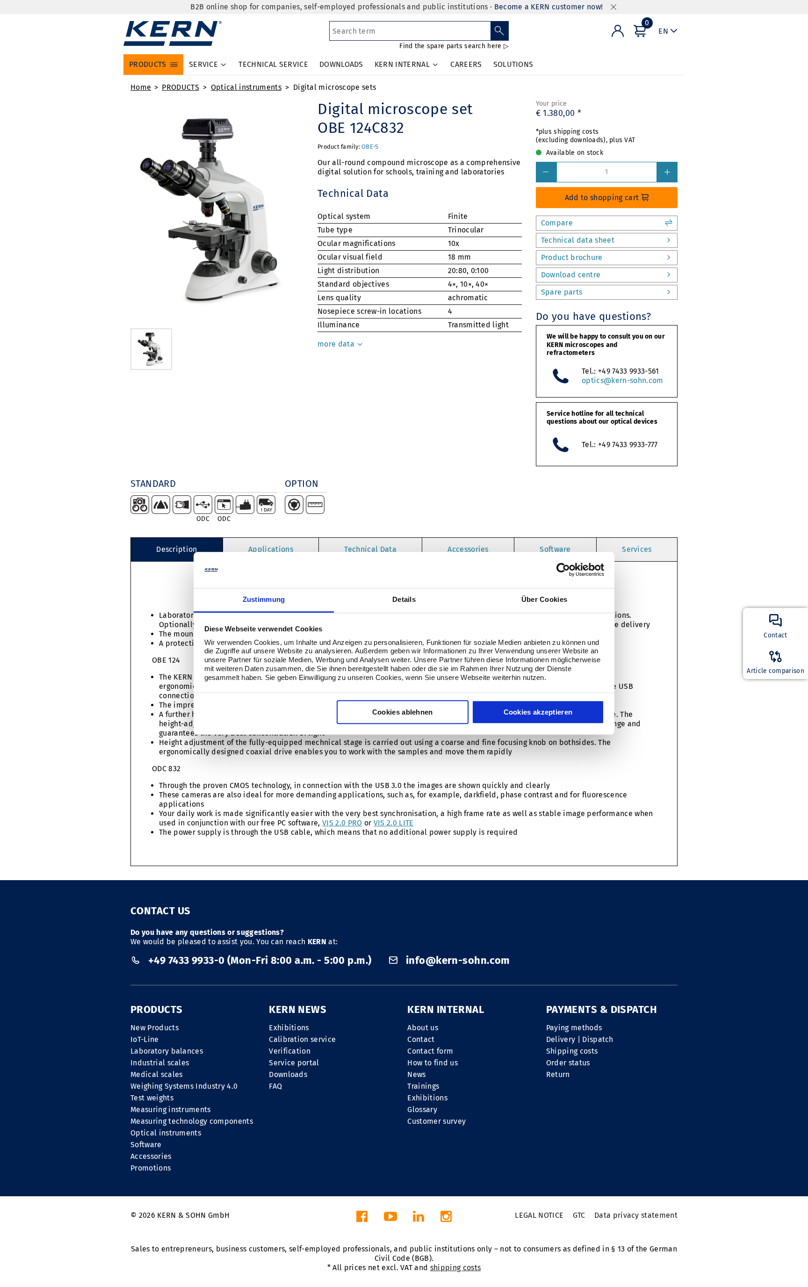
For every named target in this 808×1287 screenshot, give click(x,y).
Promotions (150, 1168)
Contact (420, 1039)
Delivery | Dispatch (579, 1039)
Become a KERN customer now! (548, 6)
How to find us (432, 1062)
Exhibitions (289, 1027)
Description (176, 549)
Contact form (430, 1051)
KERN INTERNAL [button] (402, 64)
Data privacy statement (636, 1215)
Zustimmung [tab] (264, 599)
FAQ (275, 1086)
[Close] (613, 7)
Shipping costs (572, 1051)
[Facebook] (362, 1219)
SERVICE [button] (203, 64)
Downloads (288, 1074)
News (416, 1074)
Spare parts (562, 292)
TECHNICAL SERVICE (273, 64)
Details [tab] (404, 599)
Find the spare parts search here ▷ (454, 46)
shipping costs (455, 1267)
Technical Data (370, 549)
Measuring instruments (170, 1109)
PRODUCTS (180, 87)
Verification (289, 1051)
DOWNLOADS (341, 64)
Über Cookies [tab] (544, 599)
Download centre (571, 274)
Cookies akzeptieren (538, 712)
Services (637, 549)
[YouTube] (390, 1219)
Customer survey (436, 1121)
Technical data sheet (577, 240)
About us (422, 1027)
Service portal (294, 1062)
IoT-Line (144, 1039)
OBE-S (369, 146)
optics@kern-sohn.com (622, 380)
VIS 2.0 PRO (342, 822)
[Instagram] (446, 1219)
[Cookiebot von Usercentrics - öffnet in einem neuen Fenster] (563, 570)
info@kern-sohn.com (456, 960)
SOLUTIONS (513, 64)
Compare (557, 222)
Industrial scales (159, 1062)
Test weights (151, 1097)
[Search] (500, 31)
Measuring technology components (191, 1121)
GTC (579, 1215)
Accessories (468, 549)
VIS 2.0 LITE (394, 822)
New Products (154, 1027)
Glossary (422, 1109)
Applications (270, 549)
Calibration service (302, 1039)
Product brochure (572, 257)
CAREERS (466, 64)
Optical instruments (246, 87)
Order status (568, 1062)
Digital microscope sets (334, 87)
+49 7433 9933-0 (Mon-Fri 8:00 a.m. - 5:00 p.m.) (259, 960)
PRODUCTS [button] (147, 64)
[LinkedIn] (418, 1219)
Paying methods (574, 1027)
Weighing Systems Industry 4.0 (184, 1086)
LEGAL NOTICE (539, 1215)
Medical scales (156, 1074)
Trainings (423, 1086)
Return (558, 1074)
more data (336, 344)
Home (140, 87)
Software (555, 549)
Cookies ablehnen (402, 712)
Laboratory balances (166, 1051)
